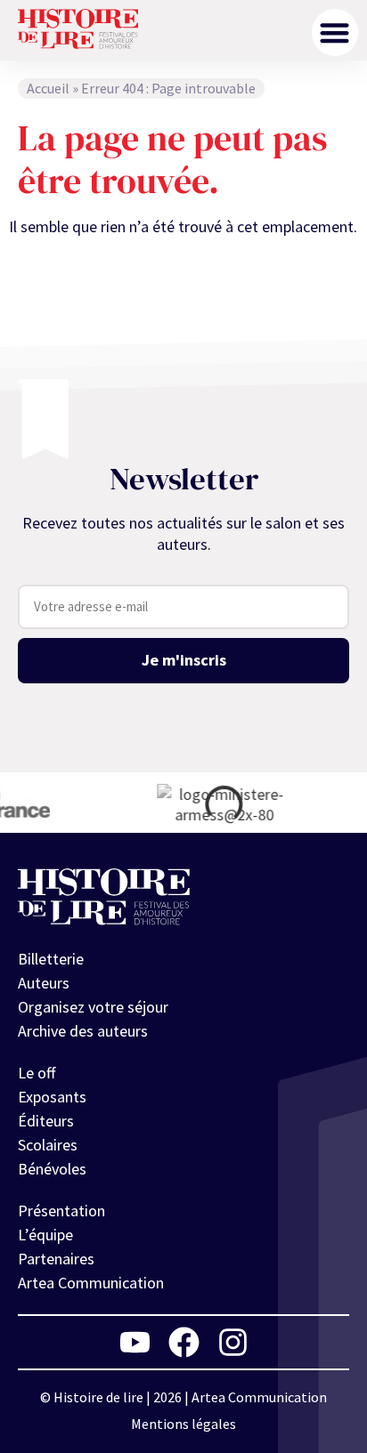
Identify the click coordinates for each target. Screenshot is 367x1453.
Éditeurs (46, 1120)
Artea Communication (91, 1282)
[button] (335, 32)
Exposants (52, 1096)
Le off (36, 1072)
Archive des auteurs (83, 1031)
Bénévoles (52, 1168)
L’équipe (45, 1234)
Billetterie (51, 958)
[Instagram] (232, 1342)
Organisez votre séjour (93, 1007)
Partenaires (56, 1258)
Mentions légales (183, 1424)
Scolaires (47, 1144)
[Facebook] (183, 1342)
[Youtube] (134, 1342)
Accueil (48, 88)
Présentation (61, 1210)
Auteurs (43, 983)
